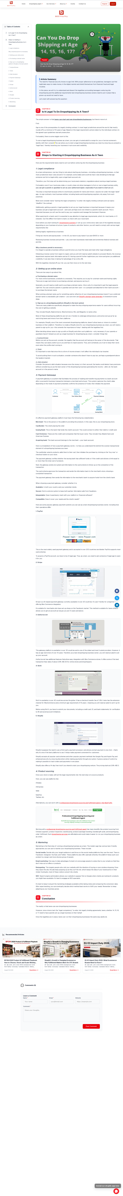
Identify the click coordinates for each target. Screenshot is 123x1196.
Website (78, 998)
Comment (27, 1006)
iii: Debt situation (13, 74)
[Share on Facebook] (117, 591)
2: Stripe (11, 84)
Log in (113, 4)
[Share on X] (117, 598)
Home (23, 4)
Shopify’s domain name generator (91, 297)
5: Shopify (11, 95)
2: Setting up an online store (16, 55)
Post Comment (91, 1026)
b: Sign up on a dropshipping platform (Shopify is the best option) (18, 63)
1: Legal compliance (14, 48)
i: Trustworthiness (13, 67)
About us (63, 4)
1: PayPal (11, 81)
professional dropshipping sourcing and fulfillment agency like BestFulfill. (86, 803)
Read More (33, 970)
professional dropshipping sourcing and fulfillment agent (66, 829)
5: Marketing (12, 102)
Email (51, 998)
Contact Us (82, 4)
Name (25, 998)
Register (104, 4)
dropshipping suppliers (67, 223)
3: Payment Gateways (14, 77)
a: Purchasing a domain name (17, 58)
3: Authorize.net (13, 88)
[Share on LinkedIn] (117, 605)
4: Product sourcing (14, 98)
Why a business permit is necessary (18, 51)
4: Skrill (11, 91)
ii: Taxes (11, 71)
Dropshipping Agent (35, 4)
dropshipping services (60, 834)
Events (73, 4)
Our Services (51, 4)
